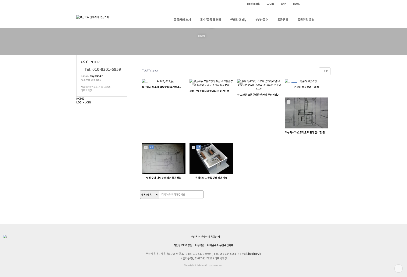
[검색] (199, 195)
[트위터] (319, 3)
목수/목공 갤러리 (210, 19)
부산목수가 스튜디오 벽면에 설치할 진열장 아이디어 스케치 (306, 132)
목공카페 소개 (182, 19)
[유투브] (312, 3)
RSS (325, 71)
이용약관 (199, 245)
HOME (80, 98)
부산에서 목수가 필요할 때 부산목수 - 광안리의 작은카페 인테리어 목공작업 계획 (163, 87)
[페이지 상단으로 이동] (398, 268)
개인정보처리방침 (183, 245)
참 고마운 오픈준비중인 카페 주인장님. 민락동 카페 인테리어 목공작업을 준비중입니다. (259, 95)
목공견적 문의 (306, 19)
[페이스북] (327, 3)
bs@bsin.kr (96, 76)
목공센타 (282, 19)
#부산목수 (261, 19)
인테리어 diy (238, 19)
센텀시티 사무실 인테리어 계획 (211, 178)
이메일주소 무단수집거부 (220, 245)
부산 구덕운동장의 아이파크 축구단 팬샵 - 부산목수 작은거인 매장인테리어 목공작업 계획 (211, 91)
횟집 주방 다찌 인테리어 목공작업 (163, 178)
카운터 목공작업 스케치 (306, 87)
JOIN (88, 102)
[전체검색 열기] (325, 19)
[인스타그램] (305, 3)
